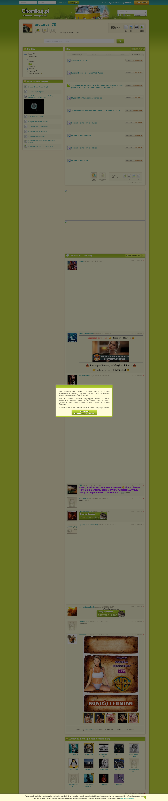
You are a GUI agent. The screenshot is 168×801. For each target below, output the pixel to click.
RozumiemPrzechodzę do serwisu (84, 412)
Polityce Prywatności (127, 798)
